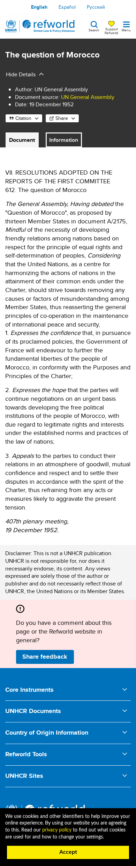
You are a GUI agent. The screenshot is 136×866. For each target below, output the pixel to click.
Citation (23, 118)
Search (94, 30)
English (39, 6)
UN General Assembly (87, 97)
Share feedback (44, 656)
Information (63, 140)
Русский (96, 6)
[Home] (40, 26)
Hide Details (21, 74)
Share (61, 118)
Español (67, 6)
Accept (68, 852)
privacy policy (56, 830)
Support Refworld (111, 30)
